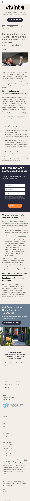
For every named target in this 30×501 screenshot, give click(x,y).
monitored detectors (13, 86)
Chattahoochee (19, 363)
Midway (17, 384)
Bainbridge (18, 381)
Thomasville (8, 363)
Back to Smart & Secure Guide (12, 301)
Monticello (7, 375)
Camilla (7, 366)
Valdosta (7, 372)
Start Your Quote (15, 206)
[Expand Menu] (15, 10)
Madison (7, 387)
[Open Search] (25, 2)
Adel (17, 366)
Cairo (6, 381)
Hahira (17, 372)
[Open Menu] (2, 2)
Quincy (17, 378)
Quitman (7, 378)
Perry (6, 369)
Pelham (17, 375)
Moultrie (18, 369)
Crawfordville (8, 384)
